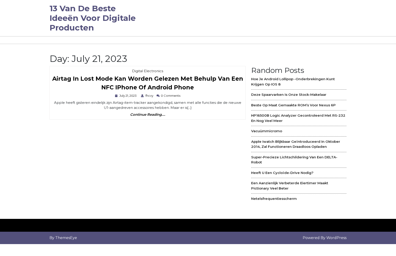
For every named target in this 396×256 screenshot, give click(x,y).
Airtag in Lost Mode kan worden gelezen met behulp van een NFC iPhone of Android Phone (147, 84)
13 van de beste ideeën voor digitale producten (93, 18)
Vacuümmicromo (266, 131)
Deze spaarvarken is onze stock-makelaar (288, 94)
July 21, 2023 (128, 95)
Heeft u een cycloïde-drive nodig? (282, 173)
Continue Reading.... (147, 114)
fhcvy (150, 95)
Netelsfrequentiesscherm (274, 198)
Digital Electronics (147, 71)
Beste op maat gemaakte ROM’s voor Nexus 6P (293, 105)
